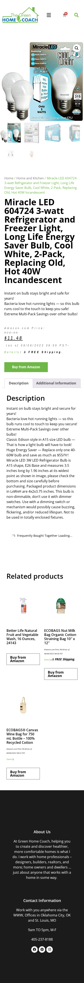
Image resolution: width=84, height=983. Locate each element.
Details (12, 352)
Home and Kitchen (30, 178)
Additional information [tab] (56, 383)
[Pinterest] (42, 949)
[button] (48, 15)
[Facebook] (34, 949)
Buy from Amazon (26, 367)
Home (8, 178)
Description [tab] (19, 383)
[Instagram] (49, 949)
